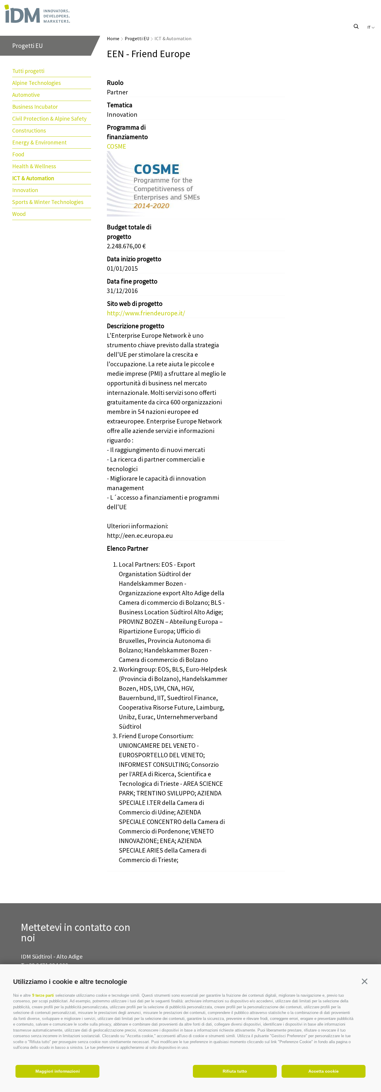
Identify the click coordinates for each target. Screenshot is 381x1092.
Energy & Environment (39, 142)
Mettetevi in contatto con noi (75, 932)
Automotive (26, 94)
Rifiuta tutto (235, 1071)
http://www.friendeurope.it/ (146, 313)
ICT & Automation (33, 178)
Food (18, 154)
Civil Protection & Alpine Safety (49, 118)
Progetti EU (137, 38)
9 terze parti (43, 995)
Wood (19, 213)
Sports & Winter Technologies (47, 201)
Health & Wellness (34, 166)
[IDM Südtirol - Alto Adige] (57, 13)
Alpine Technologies (36, 82)
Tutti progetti (28, 70)
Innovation (25, 190)
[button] (364, 981)
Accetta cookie (323, 1071)
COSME (116, 146)
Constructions (29, 130)
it (369, 27)
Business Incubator (35, 106)
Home (113, 38)
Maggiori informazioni (57, 1071)
